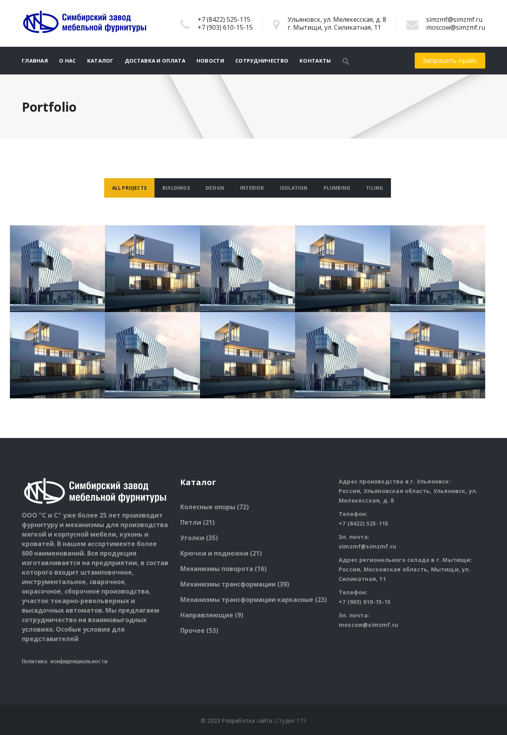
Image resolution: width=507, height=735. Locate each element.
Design (215, 188)
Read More (57, 281)
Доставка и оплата (155, 60)
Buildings (176, 188)
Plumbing (337, 188)
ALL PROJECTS (129, 188)
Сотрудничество (261, 60)
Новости (210, 60)
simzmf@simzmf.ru (454, 19)
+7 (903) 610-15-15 (225, 27)
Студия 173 (290, 720)
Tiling (374, 188)
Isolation (294, 188)
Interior (252, 188)
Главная (35, 60)
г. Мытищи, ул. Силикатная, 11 (334, 27)
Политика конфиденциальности (64, 661)
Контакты (315, 60)
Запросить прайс (450, 60)
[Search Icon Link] (346, 60)
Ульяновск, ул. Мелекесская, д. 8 (337, 19)
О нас (67, 60)
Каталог (100, 60)
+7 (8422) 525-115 (224, 19)
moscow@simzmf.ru (455, 27)
